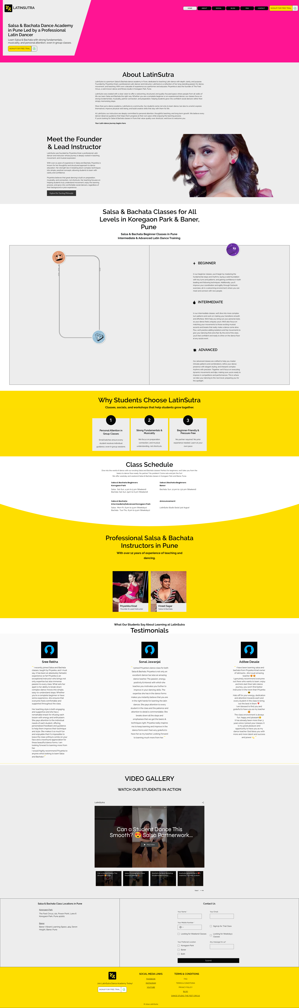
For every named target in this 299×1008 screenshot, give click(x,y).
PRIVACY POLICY (185, 987)
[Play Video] (108, 878)
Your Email (214, 912)
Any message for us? (218, 942)
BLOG (185, 991)
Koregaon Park (46, 910)
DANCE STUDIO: (178, 996)
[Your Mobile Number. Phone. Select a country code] (181, 927)
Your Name (182, 912)
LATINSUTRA (24, 8)
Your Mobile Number (186, 922)
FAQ (185, 979)
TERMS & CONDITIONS (185, 983)
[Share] (202, 802)
